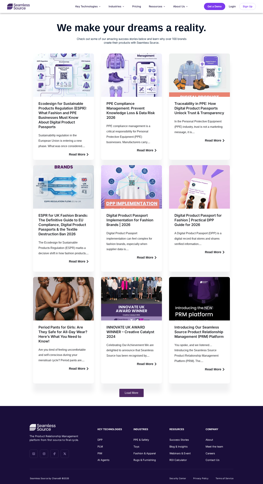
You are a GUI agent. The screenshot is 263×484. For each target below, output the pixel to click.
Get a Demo (215, 6)
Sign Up (247, 6)
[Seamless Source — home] (18, 6)
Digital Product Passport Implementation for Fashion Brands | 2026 (129, 220)
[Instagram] (44, 454)
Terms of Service (224, 478)
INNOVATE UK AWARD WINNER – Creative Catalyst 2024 (130, 332)
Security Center (177, 478)
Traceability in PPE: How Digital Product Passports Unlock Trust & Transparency (199, 108)
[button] (131, 393)
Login (232, 6)
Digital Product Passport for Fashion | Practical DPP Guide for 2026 (198, 220)
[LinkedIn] (34, 454)
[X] (65, 454)
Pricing (136, 6)
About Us (179, 6)
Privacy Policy (200, 478)
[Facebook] (54, 454)
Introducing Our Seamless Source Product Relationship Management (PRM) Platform (199, 332)
